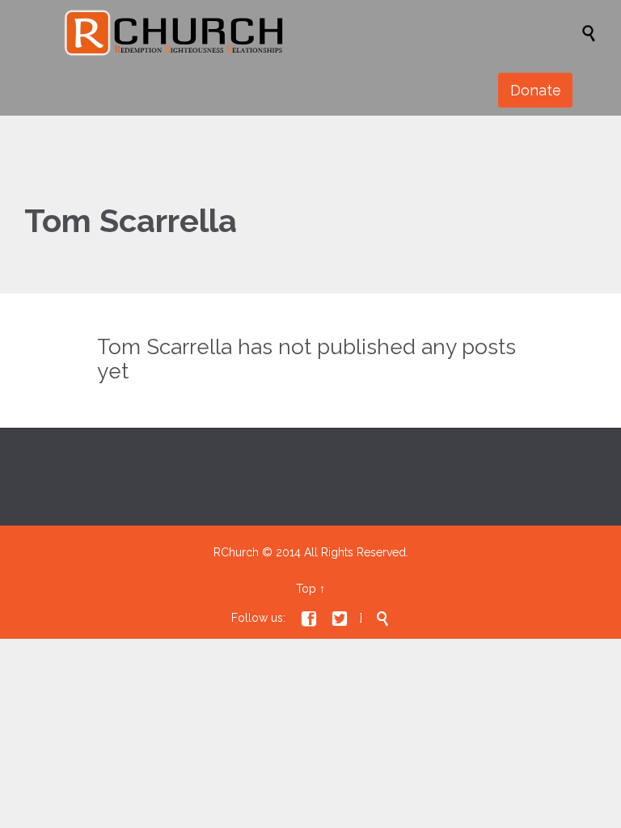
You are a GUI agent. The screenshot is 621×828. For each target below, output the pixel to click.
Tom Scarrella (130, 220)
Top (306, 588)
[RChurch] (319, 32)
